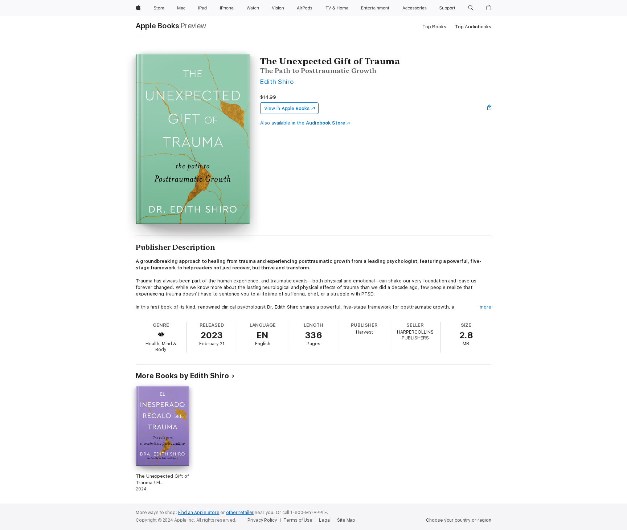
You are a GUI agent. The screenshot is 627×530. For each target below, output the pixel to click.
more (485, 307)
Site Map (346, 520)
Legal (325, 520)
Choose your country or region (458, 520)
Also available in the (302, 123)
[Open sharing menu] (489, 108)
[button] (470, 8)
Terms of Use (297, 520)
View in (287, 108)
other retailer (240, 512)
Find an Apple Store (199, 512)
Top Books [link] (434, 26)
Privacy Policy (262, 520)
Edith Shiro (277, 81)
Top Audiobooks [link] (473, 26)
